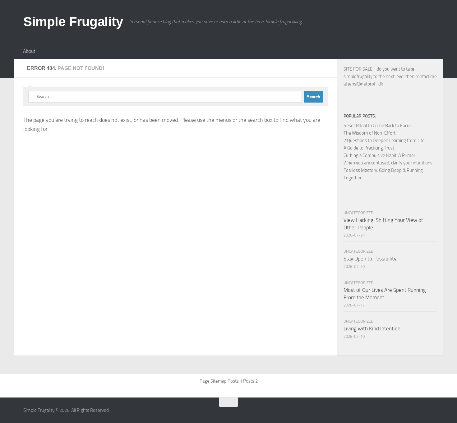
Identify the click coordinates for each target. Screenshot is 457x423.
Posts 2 (250, 381)
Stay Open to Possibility (370, 258)
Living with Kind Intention (372, 328)
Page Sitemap (213, 381)
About (29, 51)
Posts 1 (235, 381)
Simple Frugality (73, 21)
